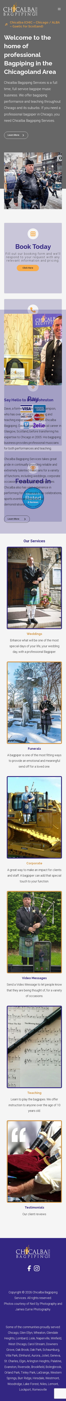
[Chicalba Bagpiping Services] (20, 9)
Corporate (34, 863)
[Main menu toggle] (59, 9)
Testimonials (34, 1207)
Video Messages (34, 978)
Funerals (34, 748)
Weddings (34, 634)
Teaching (34, 1093)
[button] (28, 268)
